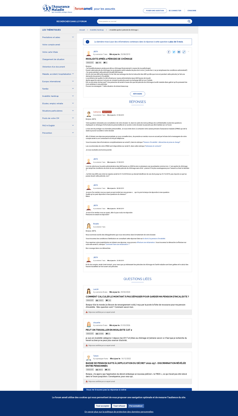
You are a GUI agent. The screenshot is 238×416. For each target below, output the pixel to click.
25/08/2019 (115, 260)
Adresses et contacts (153, 146)
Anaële (96, 224)
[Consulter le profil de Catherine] (89, 116)
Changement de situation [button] (53, 59)
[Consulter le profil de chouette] (89, 326)
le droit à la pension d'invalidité (154, 238)
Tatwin (96, 356)
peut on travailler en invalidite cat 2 (109, 330)
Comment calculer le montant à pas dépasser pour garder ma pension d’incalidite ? (137, 296)
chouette (96, 323)
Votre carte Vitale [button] (50, 52)
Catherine (97, 112)
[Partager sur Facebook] (169, 52)
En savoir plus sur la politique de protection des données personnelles (119, 411)
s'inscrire (192, 11)
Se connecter (175, 11)
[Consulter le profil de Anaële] (89, 228)
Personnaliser (136, 406)
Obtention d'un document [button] (53, 67)
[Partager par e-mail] (179, 52)
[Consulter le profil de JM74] (89, 55)
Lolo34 (95, 289)
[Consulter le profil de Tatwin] (89, 359)
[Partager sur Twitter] (174, 52)
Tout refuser (119, 406)
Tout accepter (102, 406)
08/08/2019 (115, 188)
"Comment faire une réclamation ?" (117, 244)
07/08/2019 (115, 115)
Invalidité (90, 62)
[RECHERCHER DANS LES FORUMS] (189, 21)
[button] (119, 13)
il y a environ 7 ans (99, 115)
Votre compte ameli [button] (51, 45)
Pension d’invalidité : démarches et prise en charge (162, 142)
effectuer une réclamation (145, 242)
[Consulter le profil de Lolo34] (89, 293)
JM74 (95, 52)
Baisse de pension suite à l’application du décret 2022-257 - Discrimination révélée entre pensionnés (136, 364)
